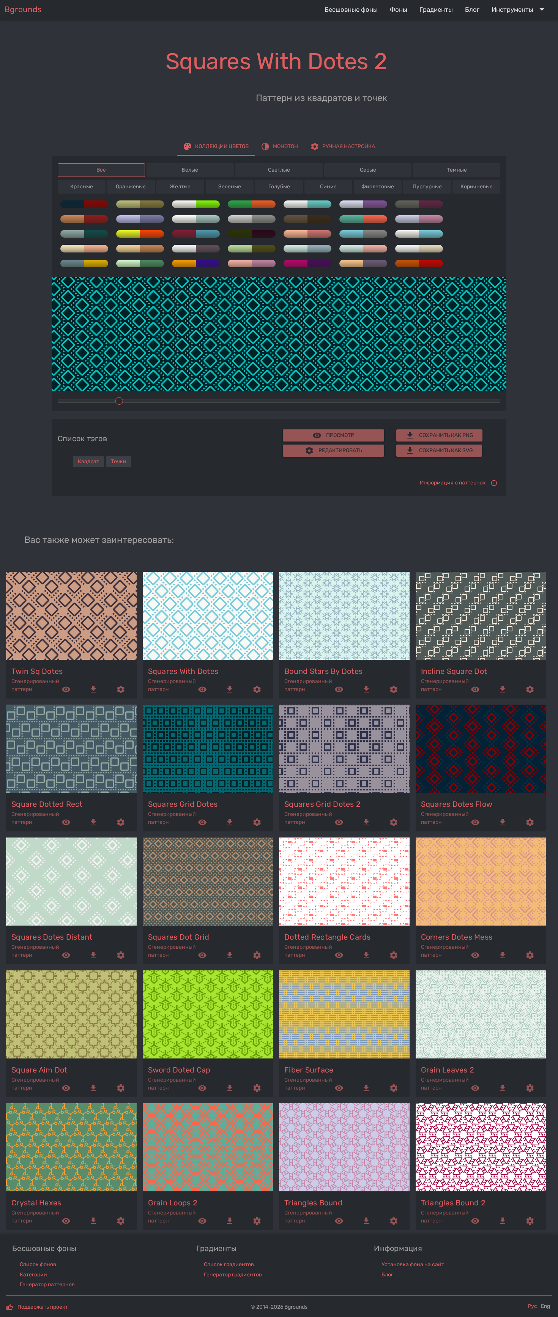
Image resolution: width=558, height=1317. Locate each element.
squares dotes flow (457, 804)
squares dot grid (179, 937)
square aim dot (39, 1069)
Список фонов (38, 1264)
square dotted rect (47, 804)
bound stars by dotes (323, 671)
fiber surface (308, 1069)
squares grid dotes (183, 804)
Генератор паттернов (47, 1284)
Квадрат (88, 461)
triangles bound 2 (453, 1202)
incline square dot (454, 671)
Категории (33, 1274)
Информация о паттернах (453, 482)
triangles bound (313, 1202)
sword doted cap (179, 1069)
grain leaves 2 (447, 1069)
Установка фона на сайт (412, 1264)
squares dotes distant (51, 937)
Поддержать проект (42, 1307)
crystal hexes (36, 1202)
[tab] (216, 146)
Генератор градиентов (233, 1274)
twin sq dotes (37, 671)
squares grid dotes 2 (322, 804)
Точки (118, 461)
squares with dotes (183, 671)
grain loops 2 (172, 1202)
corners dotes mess (457, 937)
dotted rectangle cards (327, 937)
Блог (387, 1274)
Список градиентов (229, 1264)
